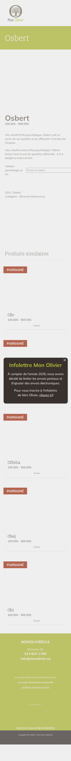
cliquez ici (46, 395)
